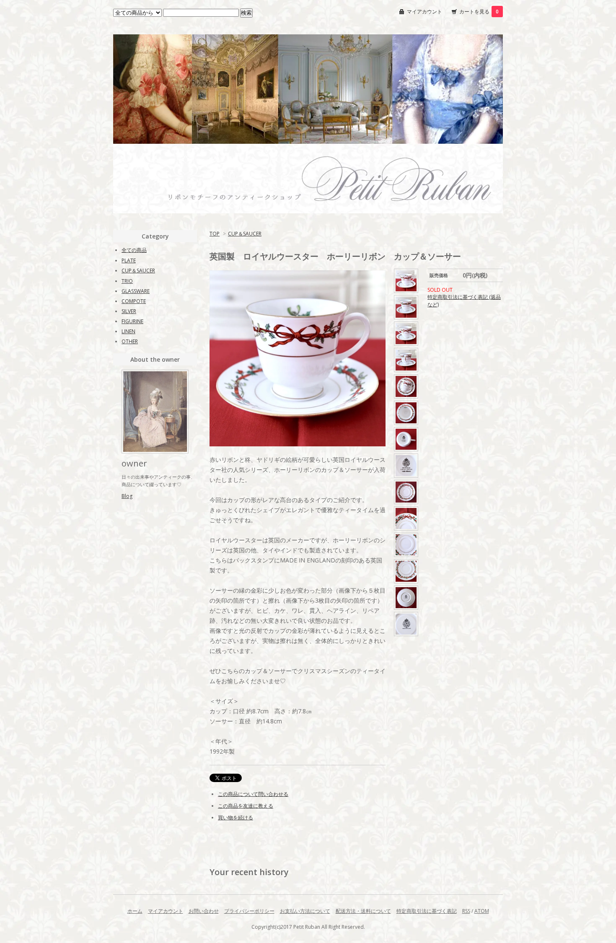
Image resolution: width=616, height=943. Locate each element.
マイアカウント (424, 11)
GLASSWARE (136, 291)
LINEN (128, 331)
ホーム (134, 911)
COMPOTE (134, 301)
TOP (215, 233)
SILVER (129, 311)
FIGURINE (132, 321)
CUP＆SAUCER (244, 233)
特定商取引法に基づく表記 (426, 911)
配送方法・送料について (363, 911)
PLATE (129, 260)
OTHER (130, 341)
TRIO (127, 281)
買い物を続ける (235, 817)
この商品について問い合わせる (253, 794)
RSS (466, 911)
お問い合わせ (204, 911)
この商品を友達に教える (245, 805)
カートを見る (479, 11)
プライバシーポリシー (249, 911)
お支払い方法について (305, 911)
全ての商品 (134, 250)
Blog (127, 496)
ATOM (481, 911)
